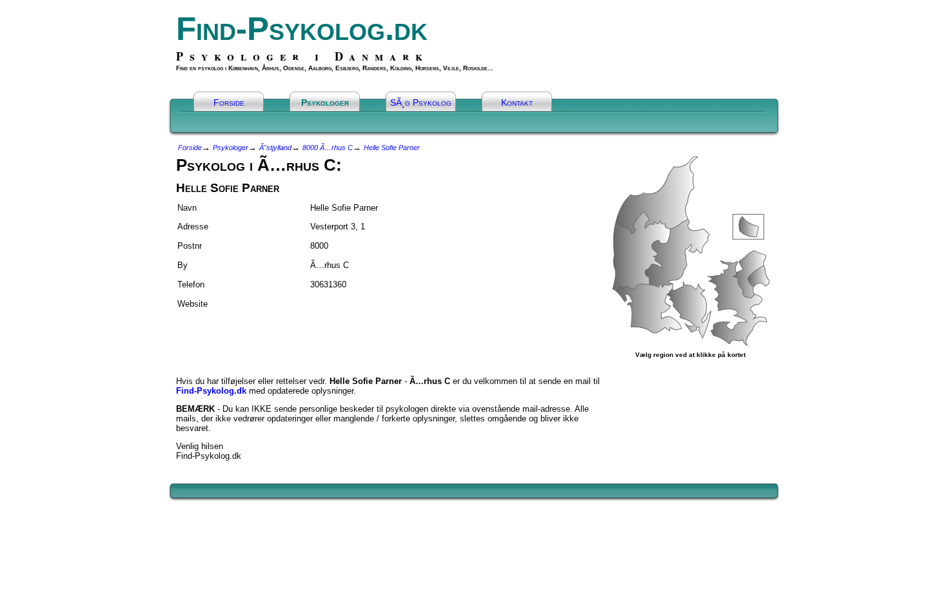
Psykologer (325, 102)
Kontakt (517, 102)
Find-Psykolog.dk (302, 28)
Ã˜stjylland (275, 147)
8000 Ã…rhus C (327, 147)
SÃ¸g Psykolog (420, 102)
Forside (228, 102)
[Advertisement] (251, 337)
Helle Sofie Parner (392, 147)
